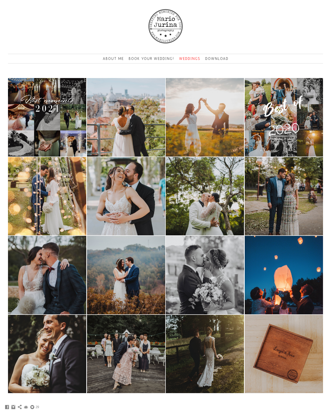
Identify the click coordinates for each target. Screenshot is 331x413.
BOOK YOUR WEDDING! (151, 58)
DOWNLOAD (217, 58)
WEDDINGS (189, 58)
